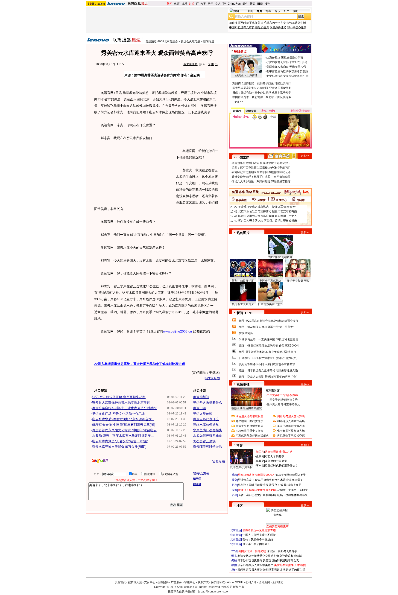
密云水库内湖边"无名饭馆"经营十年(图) (120, 441)
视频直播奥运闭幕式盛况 (246, 408)
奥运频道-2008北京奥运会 (162, 41)
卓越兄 (260, 461)
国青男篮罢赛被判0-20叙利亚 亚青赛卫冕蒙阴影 (261, 88)
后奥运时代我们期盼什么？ (281, 465)
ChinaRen (234, 3)
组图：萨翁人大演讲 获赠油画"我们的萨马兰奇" (268, 376)
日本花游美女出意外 (270, 304)
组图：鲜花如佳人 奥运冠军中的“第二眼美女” (266, 327)
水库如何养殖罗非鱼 (207, 436)
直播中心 (281, 200)
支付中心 (149, 582)
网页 (259, 11)
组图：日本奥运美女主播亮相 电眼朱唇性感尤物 (268, 370)
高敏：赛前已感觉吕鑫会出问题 (257, 495)
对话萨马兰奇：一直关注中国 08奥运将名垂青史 (268, 339)
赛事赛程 (241, 200)
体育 (177, 3)
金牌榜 (237, 111)
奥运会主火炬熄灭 (243, 304)
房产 (210, 3)
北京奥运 (235, 530)
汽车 (203, 3)
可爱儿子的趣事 (274, 456)
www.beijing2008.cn (177, 331)
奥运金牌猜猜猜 (300, 110)
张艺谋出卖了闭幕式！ (256, 544)
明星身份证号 (278, 27)
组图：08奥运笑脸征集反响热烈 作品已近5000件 (269, 345)
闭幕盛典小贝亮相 (241, 467)
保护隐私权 (218, 582)
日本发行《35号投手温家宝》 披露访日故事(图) (268, 358)
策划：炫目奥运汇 (243, 280)
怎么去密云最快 (204, 441)
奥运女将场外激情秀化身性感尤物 (258, 555)
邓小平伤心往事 (296, 27)
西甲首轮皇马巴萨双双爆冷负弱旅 (287, 71)
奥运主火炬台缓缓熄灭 (249, 426)
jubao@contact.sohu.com (214, 591)
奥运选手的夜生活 (294, 569)
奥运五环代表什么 (206, 419)
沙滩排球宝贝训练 (271, 569)
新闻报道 (208, 41)
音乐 (277, 11)
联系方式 (203, 582)
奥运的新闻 (201, 397)
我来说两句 (190, 64)
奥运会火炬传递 (190, 41)
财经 (191, 3)
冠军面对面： (274, 390)
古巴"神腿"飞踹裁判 (280, 257)
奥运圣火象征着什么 (207, 402)
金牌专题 (250, 111)
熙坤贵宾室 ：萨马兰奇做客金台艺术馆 (262, 479)
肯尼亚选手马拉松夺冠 (291, 435)
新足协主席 (262, 27)
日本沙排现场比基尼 (249, 560)
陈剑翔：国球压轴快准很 (253, 485)
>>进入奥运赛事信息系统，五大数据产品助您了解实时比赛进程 (139, 364)
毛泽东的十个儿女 (275, 22)
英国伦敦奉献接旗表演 (291, 426)
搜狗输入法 (135, 582)
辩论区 (197, 484)
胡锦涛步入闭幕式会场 (291, 421)
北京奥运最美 (294, 479)
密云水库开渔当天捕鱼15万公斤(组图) (119, 447)
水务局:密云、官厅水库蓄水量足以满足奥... (123, 436)
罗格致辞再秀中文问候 (249, 430)
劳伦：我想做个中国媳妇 (258, 539)
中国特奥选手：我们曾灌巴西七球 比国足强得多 (261, 97)
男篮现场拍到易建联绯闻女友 (281, 560)
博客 (252, 3)
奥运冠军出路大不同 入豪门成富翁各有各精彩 (267, 364)
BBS (260, 3)
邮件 (245, 3)
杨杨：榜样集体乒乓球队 (292, 495)
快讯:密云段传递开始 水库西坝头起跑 (119, 397)
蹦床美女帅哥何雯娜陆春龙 (283, 404)
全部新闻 (264, 582)
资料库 (300, 200)
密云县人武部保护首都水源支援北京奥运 (121, 402)
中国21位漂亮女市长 (242, 27)
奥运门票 (199, 408)
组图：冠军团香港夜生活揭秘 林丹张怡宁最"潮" (261, 167)
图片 (286, 11)
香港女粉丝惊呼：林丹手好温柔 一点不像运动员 (261, 176)
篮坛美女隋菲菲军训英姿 (290, 474)
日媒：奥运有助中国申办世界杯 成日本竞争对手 (261, 92)
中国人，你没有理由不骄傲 (259, 535)
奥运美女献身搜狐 (298, 280)
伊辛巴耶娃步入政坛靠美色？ (255, 565)
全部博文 (277, 582)
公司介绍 (251, 582)
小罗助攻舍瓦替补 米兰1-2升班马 (286, 62)
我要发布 (218, 461)
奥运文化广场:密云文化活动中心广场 (118, 413)
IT (197, 3)
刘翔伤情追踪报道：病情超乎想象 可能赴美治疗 (261, 83)
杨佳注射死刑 (237, 22)
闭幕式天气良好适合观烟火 (252, 435)
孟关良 (260, 456)
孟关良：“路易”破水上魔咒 (285, 485)
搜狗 (267, 3)
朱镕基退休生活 (296, 22)
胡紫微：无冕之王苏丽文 (292, 490)
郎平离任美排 (254, 22)
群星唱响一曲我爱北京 (249, 421)
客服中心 (189, 582)
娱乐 (184, 3)
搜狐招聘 (163, 582)
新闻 (169, 3)
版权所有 (238, 587)
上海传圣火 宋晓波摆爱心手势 (284, 57)
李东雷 (260, 465)
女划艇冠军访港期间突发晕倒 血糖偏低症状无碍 (261, 172)
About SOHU (235, 582)
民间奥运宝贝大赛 (248, 569)
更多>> (238, 101)
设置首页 (120, 582)
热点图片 (243, 233)
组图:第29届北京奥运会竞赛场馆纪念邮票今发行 (268, 320)
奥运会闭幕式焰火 (270, 280)
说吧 (295, 11)
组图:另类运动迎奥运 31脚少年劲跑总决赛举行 (267, 351)
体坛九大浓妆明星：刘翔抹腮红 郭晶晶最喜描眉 (261, 181)
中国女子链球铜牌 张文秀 (282, 399)
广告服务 (176, 582)
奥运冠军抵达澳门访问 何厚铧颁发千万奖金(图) (261, 163)
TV (224, 3)
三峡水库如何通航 (206, 424)
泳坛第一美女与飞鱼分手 (282, 551)
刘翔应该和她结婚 (291, 555)
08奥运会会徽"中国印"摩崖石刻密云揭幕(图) (123, 424)
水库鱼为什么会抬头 (207, 430)
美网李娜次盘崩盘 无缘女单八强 (286, 66)
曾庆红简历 (246, 333)
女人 (218, 3)
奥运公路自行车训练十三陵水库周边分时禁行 (124, 408)
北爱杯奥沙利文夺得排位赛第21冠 (287, 76)
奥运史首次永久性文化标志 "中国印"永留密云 (124, 430)
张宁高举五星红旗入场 (291, 430)
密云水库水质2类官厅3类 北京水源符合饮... (123, 419)
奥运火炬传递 (202, 413)
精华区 (197, 478)
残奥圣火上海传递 (246, 75)
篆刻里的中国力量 (276, 461)
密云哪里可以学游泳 (207, 447)
